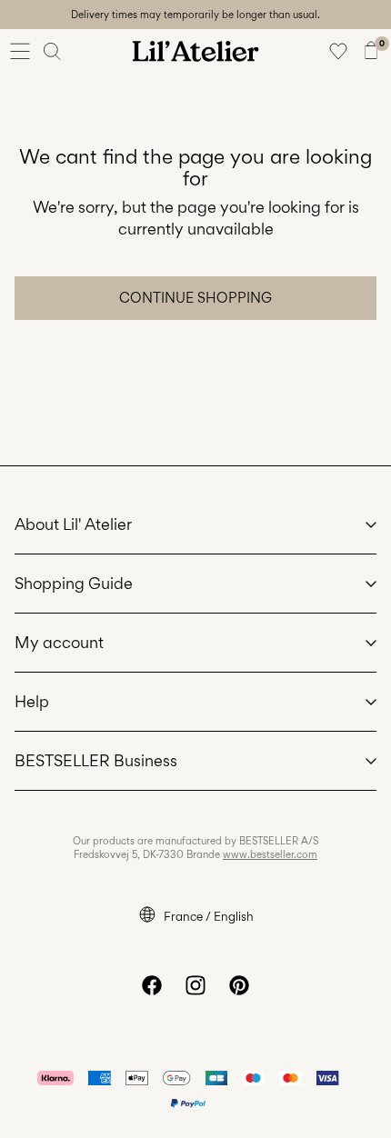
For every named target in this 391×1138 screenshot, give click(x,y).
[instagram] (195, 985)
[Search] (52, 51)
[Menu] (20, 51)
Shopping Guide (74, 583)
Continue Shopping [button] (195, 297)
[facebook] (151, 985)
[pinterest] (239, 985)
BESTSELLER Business (96, 760)
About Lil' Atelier (73, 524)
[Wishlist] (338, 51)
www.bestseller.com (270, 854)
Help (32, 701)
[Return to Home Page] (195, 51)
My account (59, 642)
